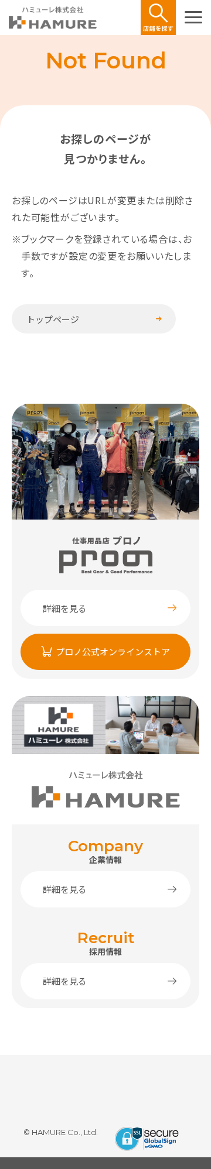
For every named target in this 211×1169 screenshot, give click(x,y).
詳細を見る (65, 608)
